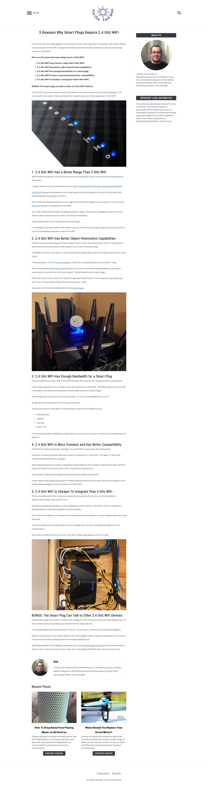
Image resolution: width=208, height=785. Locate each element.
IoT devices (112, 92)
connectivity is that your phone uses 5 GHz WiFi (100, 186)
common (61, 459)
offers (40, 387)
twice (34, 206)
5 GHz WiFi (37, 192)
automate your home (95, 645)
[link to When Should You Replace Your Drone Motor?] (103, 707)
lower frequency (64, 262)
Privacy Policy (103, 773)
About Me (116, 773)
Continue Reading (54, 753)
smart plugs (59, 268)
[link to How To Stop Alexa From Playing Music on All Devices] (54, 707)
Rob (55, 661)
